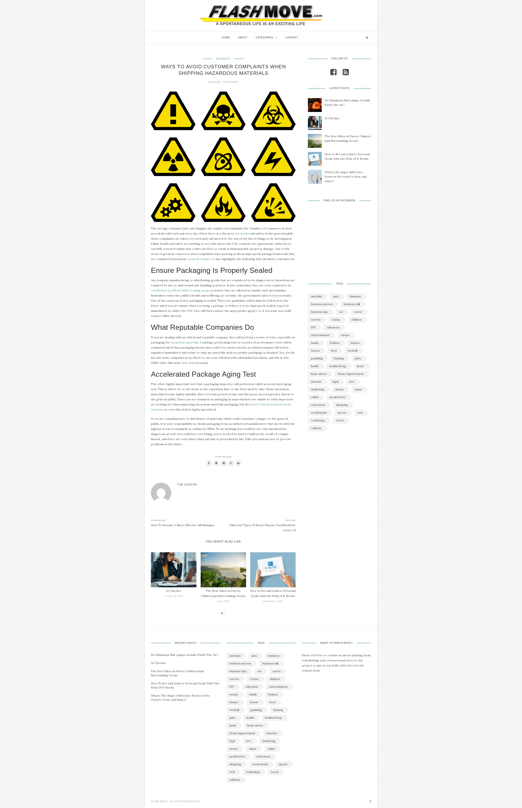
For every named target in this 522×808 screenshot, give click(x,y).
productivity (338, 397)
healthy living (338, 366)
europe (345, 335)
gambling (317, 358)
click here (347, 665)
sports (342, 412)
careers (316, 319)
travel (339, 420)
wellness (316, 428)
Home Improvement (351, 374)
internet (316, 381)
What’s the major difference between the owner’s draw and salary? (345, 176)
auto (336, 296)
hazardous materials (184, 342)
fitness (315, 350)
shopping (342, 405)
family (315, 343)
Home (226, 37)
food (334, 350)
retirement (318, 405)
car (341, 312)
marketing (317, 389)
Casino (336, 319)
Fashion (335, 343)
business (355, 296)
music (358, 389)
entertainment (320, 335)
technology (318, 420)
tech (360, 412)
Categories (264, 37)
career (358, 312)
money (339, 389)
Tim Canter (230, 82)
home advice (319, 374)
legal (335, 381)
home (360, 366)
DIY (313, 327)
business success (322, 304)
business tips (319, 312)
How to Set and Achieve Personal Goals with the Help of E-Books (347, 156)
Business (223, 58)
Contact (291, 37)
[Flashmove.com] (261, 14)
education (333, 327)
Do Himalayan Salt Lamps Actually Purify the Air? (347, 103)
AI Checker (173, 591)
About (243, 37)
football (352, 350)
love (351, 381)
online (315, 397)
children (356, 319)
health (315, 366)
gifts (358, 358)
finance (355, 343)
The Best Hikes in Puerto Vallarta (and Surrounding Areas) (347, 138)
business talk (352, 304)
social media (319, 412)
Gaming (339, 358)
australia (316, 296)
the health (242, 233)
